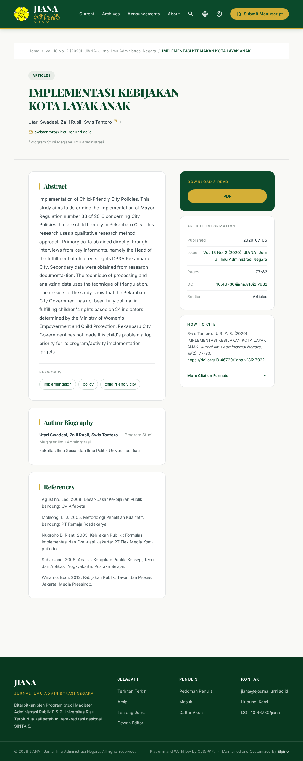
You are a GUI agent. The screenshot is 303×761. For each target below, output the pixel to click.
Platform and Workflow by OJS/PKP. (182, 751)
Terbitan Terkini (132, 691)
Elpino (283, 751)
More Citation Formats (227, 375)
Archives (111, 13)
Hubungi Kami (254, 701)
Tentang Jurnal (131, 712)
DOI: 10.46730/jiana (260, 712)
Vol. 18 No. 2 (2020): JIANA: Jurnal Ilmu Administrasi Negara (101, 50)
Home (33, 50)
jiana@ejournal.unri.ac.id (264, 691)
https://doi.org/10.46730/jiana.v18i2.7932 (226, 359)
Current (86, 13)
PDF (227, 196)
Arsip (122, 701)
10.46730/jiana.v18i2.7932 (241, 284)
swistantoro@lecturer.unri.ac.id (63, 131)
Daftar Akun (191, 712)
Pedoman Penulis (195, 691)
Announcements (144, 13)
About (174, 13)
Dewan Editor (130, 722)
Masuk (185, 701)
